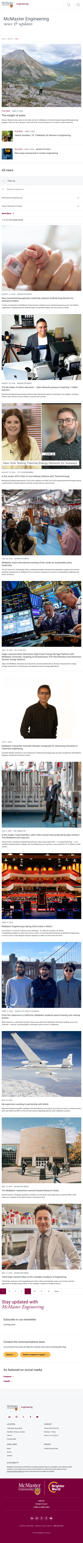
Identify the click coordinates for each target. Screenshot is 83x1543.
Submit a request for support (34, 1355)
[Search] (68, 4)
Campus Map (11, 1439)
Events (9, 1452)
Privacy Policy (42, 1504)
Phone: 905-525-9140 (51, 1428)
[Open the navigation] (78, 4)
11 (43, 1291)
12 (50, 1291)
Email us (9, 1355)
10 (36, 1291)
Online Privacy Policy (51, 1448)
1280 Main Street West (14, 1428)
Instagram (7, 1377)
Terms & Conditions (41, 1507)
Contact (50, 1501)
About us (10, 39)
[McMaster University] (41, 1487)
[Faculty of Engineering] (15, 4)
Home (3, 39)
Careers (9, 1455)
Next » (57, 1291)
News (9, 1448)
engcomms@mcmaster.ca (16, 1471)
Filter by (11, 181)
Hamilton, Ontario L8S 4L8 (43, 1526)
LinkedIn (6, 1381)
